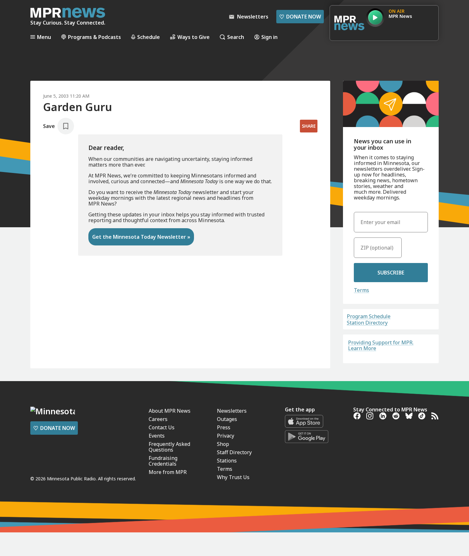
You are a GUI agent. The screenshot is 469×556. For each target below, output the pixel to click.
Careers (158, 419)
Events (157, 435)
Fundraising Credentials (163, 461)
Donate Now (300, 16)
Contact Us (162, 427)
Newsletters (232, 410)
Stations (227, 460)
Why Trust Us (233, 477)
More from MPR (168, 472)
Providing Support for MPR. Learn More (380, 345)
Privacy (225, 435)
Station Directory (367, 323)
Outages (227, 419)
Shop (223, 443)
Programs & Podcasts (94, 37)
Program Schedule (369, 316)
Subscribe (390, 272)
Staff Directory (234, 452)
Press (223, 427)
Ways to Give (193, 37)
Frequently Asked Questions (169, 446)
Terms (361, 290)
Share (309, 126)
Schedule (148, 37)
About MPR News (169, 410)
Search (235, 37)
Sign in (269, 37)
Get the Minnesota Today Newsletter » (141, 236)
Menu (44, 37)
